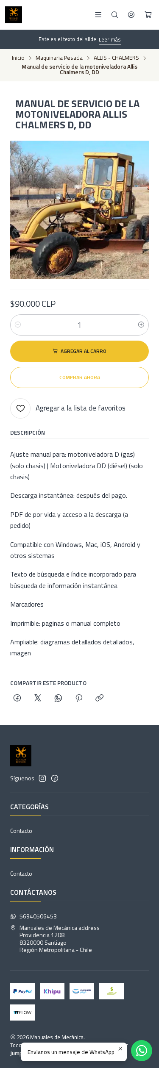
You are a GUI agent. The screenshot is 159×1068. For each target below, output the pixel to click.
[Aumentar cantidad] (141, 325)
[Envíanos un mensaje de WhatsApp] (141, 1050)
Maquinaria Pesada (59, 58)
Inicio (18, 58)
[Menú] (98, 14)
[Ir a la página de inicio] (13, 14)
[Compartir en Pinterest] (79, 698)
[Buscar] (114, 14)
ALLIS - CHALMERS (116, 58)
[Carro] (148, 15)
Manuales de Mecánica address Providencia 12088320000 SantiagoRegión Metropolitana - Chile (60, 938)
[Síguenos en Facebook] (54, 778)
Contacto (21, 830)
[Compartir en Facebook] (17, 698)
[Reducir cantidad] (18, 325)
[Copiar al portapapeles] (99, 698)
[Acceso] (131, 14)
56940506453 (38, 916)
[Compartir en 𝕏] (38, 698)
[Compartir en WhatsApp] (58, 698)
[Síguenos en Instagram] (42, 778)
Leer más (110, 39)
